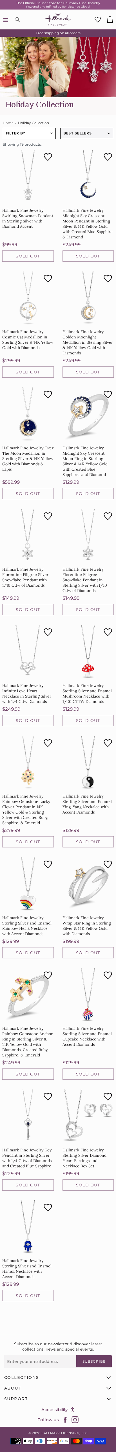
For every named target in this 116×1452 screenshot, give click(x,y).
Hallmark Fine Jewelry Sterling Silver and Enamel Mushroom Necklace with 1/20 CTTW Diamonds (87, 693)
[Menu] (5, 19)
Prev (50, 1315)
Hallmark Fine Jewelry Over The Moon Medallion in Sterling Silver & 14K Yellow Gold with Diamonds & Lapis (27, 458)
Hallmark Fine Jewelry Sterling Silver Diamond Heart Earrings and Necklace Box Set (84, 1157)
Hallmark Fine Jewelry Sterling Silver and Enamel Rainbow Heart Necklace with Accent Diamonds (27, 925)
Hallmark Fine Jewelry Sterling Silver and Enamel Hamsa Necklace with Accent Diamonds (27, 1268)
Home (8, 123)
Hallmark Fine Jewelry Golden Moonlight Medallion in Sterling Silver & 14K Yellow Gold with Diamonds (88, 342)
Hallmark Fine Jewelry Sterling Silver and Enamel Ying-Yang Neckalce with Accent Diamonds (87, 804)
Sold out (28, 256)
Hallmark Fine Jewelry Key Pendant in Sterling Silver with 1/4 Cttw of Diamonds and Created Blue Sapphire (27, 1157)
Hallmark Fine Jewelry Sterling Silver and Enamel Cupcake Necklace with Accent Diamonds (87, 1036)
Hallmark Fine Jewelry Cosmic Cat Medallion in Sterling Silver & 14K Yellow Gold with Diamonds (27, 339)
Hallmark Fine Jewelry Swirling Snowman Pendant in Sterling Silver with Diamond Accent (27, 218)
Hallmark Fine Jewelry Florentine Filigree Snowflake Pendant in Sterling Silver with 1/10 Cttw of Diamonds (85, 580)
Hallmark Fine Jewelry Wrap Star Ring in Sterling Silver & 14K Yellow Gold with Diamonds (87, 925)
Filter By (15, 133)
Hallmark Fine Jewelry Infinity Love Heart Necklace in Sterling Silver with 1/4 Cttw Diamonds (26, 693)
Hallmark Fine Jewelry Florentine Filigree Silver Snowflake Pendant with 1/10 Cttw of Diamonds (25, 577)
